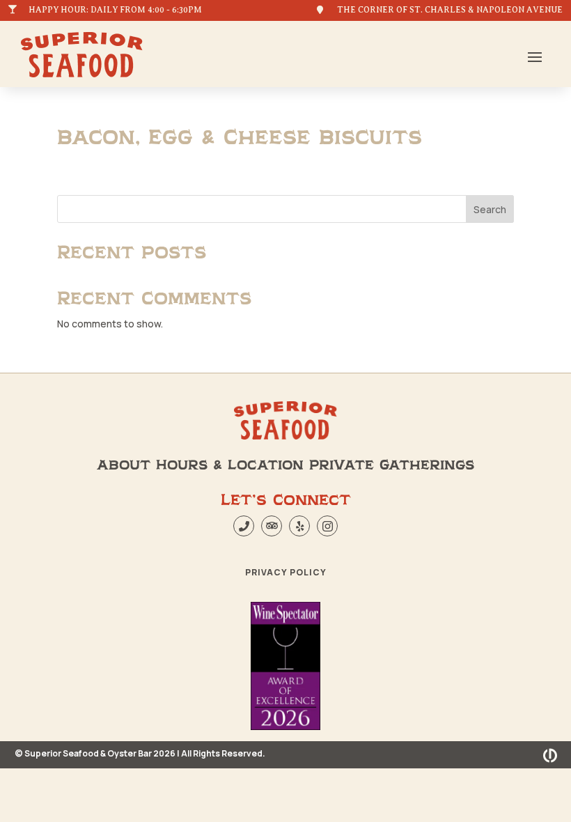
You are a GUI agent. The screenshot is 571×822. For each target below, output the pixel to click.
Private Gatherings (391, 465)
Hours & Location (230, 465)
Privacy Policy (286, 572)
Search (490, 209)
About (123, 465)
